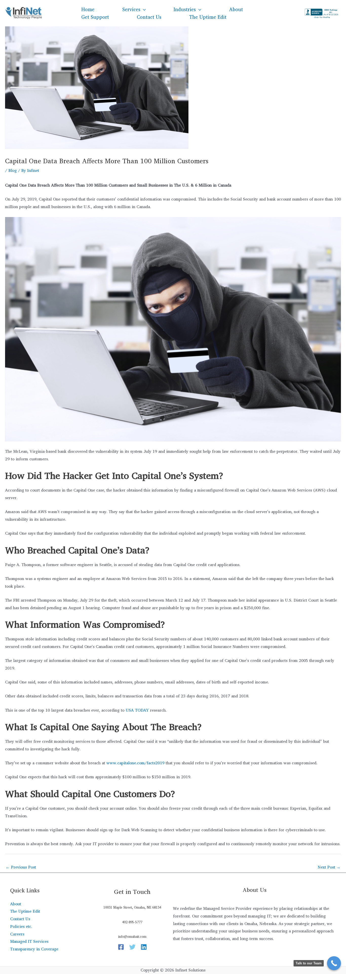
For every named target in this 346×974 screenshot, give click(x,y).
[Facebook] (121, 947)
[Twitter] (132, 947)
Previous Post (21, 867)
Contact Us (149, 17)
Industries (185, 9)
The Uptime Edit (207, 17)
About (236, 9)
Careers (17, 934)
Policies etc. (21, 926)
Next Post (329, 867)
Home (87, 9)
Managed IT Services (29, 941)
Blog (12, 170)
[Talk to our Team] (334, 963)
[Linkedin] (143, 947)
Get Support (95, 17)
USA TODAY (137, 710)
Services (131, 9)
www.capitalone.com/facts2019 (135, 763)
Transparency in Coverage (34, 949)
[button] (143, 9)
